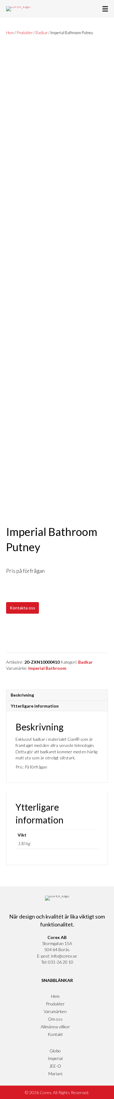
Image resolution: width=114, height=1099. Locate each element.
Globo (55, 1050)
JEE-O (55, 1066)
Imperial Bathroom (47, 668)
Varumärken (55, 1011)
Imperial (55, 1058)
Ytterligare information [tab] (35, 705)
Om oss (55, 1019)
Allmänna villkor (55, 1026)
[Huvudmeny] (105, 9)
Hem (10, 32)
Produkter (25, 32)
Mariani (55, 1073)
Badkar (42, 32)
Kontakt (55, 1034)
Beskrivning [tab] (22, 695)
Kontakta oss (22, 607)
